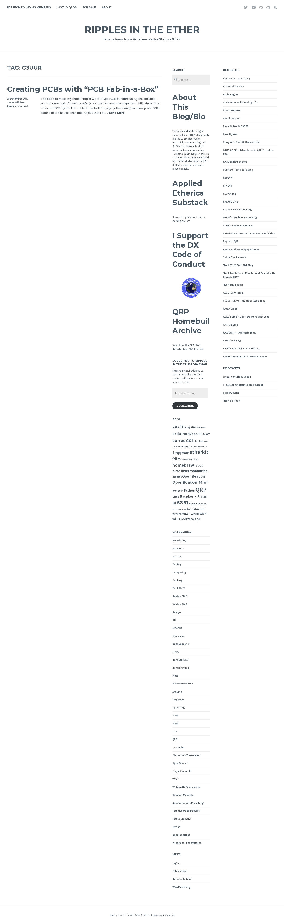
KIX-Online (229, 193)
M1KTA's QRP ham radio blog (240, 217)
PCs (174, 731)
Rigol (204, 496)
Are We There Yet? (233, 86)
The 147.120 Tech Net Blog (238, 265)
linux (185, 471)
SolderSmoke (231, 392)
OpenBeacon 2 (180, 643)
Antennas (178, 548)
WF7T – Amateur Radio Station (241, 348)
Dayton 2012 (179, 604)
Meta (175, 675)
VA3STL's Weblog (233, 292)
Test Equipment (181, 818)
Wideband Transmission (187, 842)
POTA (175, 715)
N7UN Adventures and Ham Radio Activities (249, 233)
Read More (117, 113)
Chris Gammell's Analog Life (240, 102)
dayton (189, 446)
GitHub (194, 459)
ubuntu (199, 509)
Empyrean (180, 453)
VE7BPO (177, 513)
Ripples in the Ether (142, 29)
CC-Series (178, 747)
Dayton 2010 (179, 596)
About (107, 7)
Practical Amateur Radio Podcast (243, 384)
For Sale (89, 7)
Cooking (177, 580)
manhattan (199, 471)
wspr (195, 519)
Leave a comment (17, 106)
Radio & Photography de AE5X (241, 249)
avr (190, 434)
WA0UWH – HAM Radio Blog (239, 332)
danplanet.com (232, 118)
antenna (201, 427)
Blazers (176, 556)
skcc (203, 503)
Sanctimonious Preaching (188, 803)
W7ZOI (195, 513)
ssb (181, 509)
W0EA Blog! (230, 308)
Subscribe (185, 406)
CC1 (189, 440)
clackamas (201, 441)
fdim (176, 459)
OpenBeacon (193, 476)
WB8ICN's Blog (232, 340)
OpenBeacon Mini (190, 482)
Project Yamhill (181, 771)
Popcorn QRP (231, 241)
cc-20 (198, 434)
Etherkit (177, 627)
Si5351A (194, 503)
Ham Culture (180, 659)
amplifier (191, 427)
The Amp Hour (231, 400)
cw (181, 446)
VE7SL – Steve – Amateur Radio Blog (244, 300)
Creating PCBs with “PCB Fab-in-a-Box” (82, 89)
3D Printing (179, 540)
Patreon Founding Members (29, 7)
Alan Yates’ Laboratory (236, 78)
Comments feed (181, 879)
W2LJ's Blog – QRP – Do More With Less (246, 316)
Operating (178, 707)
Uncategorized (181, 834)
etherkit (199, 452)
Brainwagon (230, 94)
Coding (176, 564)
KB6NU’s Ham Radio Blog (238, 169)
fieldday (185, 459)
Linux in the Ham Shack (237, 376)
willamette (181, 519)
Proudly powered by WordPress (125, 915)
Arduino (177, 691)
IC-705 (199, 465)
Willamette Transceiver (186, 787)
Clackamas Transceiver (186, 755)
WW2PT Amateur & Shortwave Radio (245, 356)
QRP (201, 489)
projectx (177, 490)
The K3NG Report (233, 284)
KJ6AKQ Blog (230, 201)
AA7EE (178, 427)
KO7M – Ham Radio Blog (237, 209)
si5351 (180, 503)
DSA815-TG (200, 446)
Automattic (168, 915)
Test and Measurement (186, 811)
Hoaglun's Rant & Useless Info (241, 142)
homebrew (183, 465)
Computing (179, 572)
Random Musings (182, 795)
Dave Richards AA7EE (235, 126)
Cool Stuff (178, 588)
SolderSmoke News (234, 257)
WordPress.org (181, 887)
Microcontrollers (182, 683)
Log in (176, 863)
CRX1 (175, 446)
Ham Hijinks (230, 134)
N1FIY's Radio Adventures (238, 225)
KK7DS (176, 471)
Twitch (188, 509)
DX (174, 620)
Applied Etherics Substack (190, 193)
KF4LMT (227, 185)
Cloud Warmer (231, 110)
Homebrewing (180, 667)
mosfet (177, 476)
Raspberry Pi (190, 496)
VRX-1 (186, 513)
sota (175, 509)
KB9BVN (227, 177)
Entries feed (179, 871)
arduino (179, 433)
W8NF (203, 513)
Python (189, 490)
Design (176, 612)
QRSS (175, 496)
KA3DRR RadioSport (235, 161)
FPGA (175, 651)
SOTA (175, 723)
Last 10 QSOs (67, 7)
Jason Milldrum (16, 102)
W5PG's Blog (230, 324)
